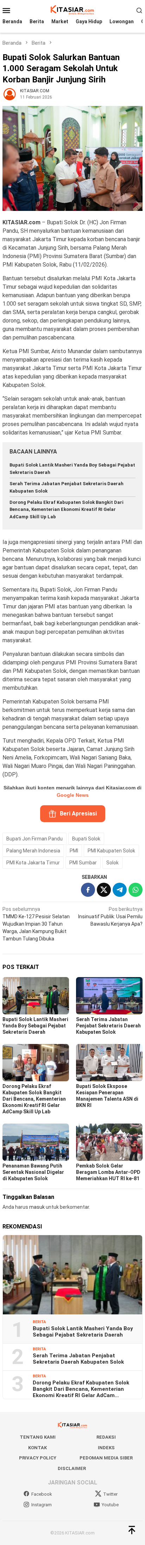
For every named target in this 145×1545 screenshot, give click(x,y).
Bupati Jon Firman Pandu (34, 839)
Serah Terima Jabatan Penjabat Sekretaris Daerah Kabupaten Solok (108, 1026)
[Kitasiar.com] (72, 10)
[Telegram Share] (120, 890)
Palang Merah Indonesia (33, 850)
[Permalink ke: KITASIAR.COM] (9, 93)
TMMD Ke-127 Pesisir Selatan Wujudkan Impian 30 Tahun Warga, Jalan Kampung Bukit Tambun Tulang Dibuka (36, 924)
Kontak (37, 1447)
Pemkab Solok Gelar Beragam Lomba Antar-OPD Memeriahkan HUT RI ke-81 (108, 1172)
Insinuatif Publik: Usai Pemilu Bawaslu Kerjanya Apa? (110, 916)
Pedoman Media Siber (106, 1457)
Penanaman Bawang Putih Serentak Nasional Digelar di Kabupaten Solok (33, 1172)
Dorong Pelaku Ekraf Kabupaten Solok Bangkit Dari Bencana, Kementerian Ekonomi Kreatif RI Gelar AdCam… (81, 1389)
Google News (73, 795)
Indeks (106, 1447)
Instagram (41, 1504)
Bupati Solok (86, 839)
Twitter (110, 1494)
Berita (39, 1322)
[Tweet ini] (104, 890)
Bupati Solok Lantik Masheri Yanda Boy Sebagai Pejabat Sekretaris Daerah (35, 1026)
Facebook (41, 1494)
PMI (74, 850)
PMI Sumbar (83, 862)
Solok (112, 862)
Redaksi (106, 1437)
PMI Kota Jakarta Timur (33, 862)
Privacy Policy (37, 1457)
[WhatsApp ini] (135, 890)
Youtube (110, 1504)
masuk (37, 1207)
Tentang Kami (38, 1437)
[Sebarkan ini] (88, 890)
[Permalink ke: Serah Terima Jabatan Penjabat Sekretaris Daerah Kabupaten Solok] (109, 995)
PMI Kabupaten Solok (111, 850)
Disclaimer (72, 1468)
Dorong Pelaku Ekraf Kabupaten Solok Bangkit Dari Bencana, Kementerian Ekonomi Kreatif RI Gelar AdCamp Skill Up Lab (67, 510)
